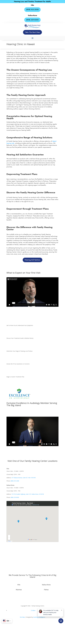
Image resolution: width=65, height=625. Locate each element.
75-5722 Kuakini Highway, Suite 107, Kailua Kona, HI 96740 (28, 494)
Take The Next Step (32, 32)
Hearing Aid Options (32, 260)
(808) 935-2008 (32, 9)
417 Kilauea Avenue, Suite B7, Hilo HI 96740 (24, 477)
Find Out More (32, 412)
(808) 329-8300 (32, 20)
